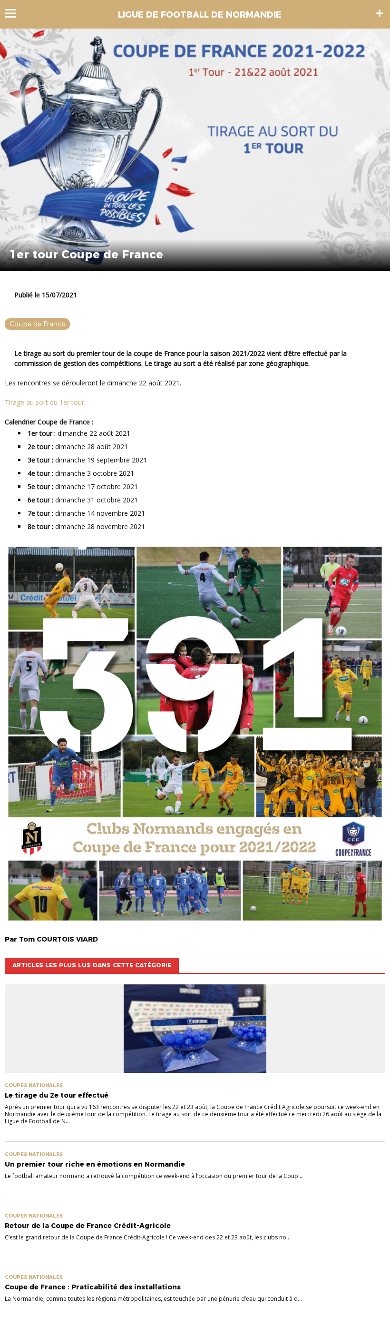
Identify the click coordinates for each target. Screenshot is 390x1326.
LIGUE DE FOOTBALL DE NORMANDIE (200, 15)
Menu (15, 13)
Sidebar (379, 13)
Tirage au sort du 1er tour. (45, 402)
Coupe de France (37, 324)
